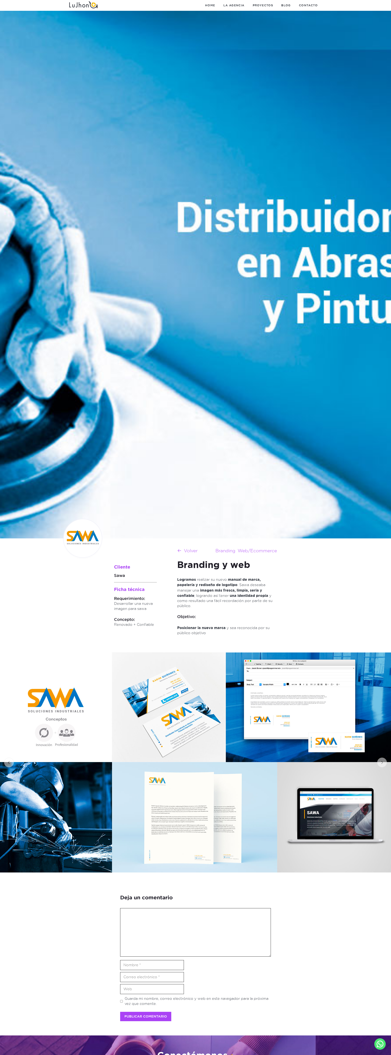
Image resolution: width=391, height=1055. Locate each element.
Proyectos (263, 5)
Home (210, 5)
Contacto (308, 5)
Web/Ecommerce (257, 550)
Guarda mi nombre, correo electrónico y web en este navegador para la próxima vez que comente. (196, 1001)
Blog (286, 5)
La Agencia (234, 5)
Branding (225, 550)
